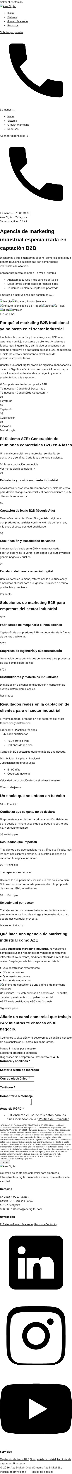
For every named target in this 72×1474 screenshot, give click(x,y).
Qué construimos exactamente (21, 967)
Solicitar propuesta (11, 32)
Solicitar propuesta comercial (19, 272)
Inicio (10, 12)
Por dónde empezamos (17, 980)
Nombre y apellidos (15, 1061)
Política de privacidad (13, 1471)
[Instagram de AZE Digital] (36, 1370)
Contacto (50, 1224)
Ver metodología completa (17, 468)
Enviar (4, 1162)
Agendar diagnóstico (14, 135)
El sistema (19, 1463)
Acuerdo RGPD (12, 1108)
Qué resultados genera (16, 976)
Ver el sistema (47, 272)
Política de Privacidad (53, 1119)
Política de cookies (42, 1471)
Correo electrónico (15, 1078)
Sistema (12, 17)
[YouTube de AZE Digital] (36, 1443)
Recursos (12, 25)
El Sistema (6, 1224)
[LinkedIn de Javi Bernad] (36, 1297)
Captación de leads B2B (14, 1459)
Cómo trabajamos (13, 972)
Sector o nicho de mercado (19, 1070)
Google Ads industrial (43, 1459)
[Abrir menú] (13, 110)
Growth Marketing (18, 21)
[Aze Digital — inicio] (8, 6)
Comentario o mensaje (16, 1096)
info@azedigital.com (29, 1209)
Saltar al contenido (11, 2)
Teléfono (7, 1087)
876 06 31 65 (8, 1209)
